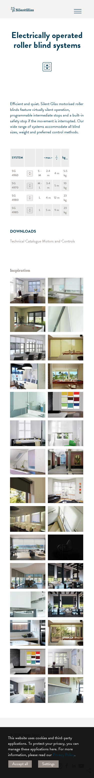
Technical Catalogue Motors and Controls (42, 241)
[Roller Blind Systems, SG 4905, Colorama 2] (65, 405)
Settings (48, 764)
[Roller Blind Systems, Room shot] (65, 519)
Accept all (20, 764)
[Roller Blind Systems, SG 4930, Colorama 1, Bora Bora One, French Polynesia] (65, 376)
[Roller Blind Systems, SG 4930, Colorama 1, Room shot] (65, 290)
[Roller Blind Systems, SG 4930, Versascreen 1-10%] (65, 576)
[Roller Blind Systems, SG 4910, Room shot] (27, 519)
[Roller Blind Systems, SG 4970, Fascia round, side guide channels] (27, 690)
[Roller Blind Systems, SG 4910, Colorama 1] (27, 290)
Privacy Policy (63, 755)
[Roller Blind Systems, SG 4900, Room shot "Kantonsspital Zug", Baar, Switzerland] (27, 405)
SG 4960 (15, 173)
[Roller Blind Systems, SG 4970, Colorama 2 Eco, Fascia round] (27, 547)
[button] (88, 725)
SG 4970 (15, 185)
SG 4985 (15, 210)
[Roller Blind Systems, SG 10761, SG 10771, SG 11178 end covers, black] (65, 547)
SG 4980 (15, 197)
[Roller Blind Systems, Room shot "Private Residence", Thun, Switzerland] (27, 433)
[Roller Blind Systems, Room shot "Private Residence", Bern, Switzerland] (65, 490)
